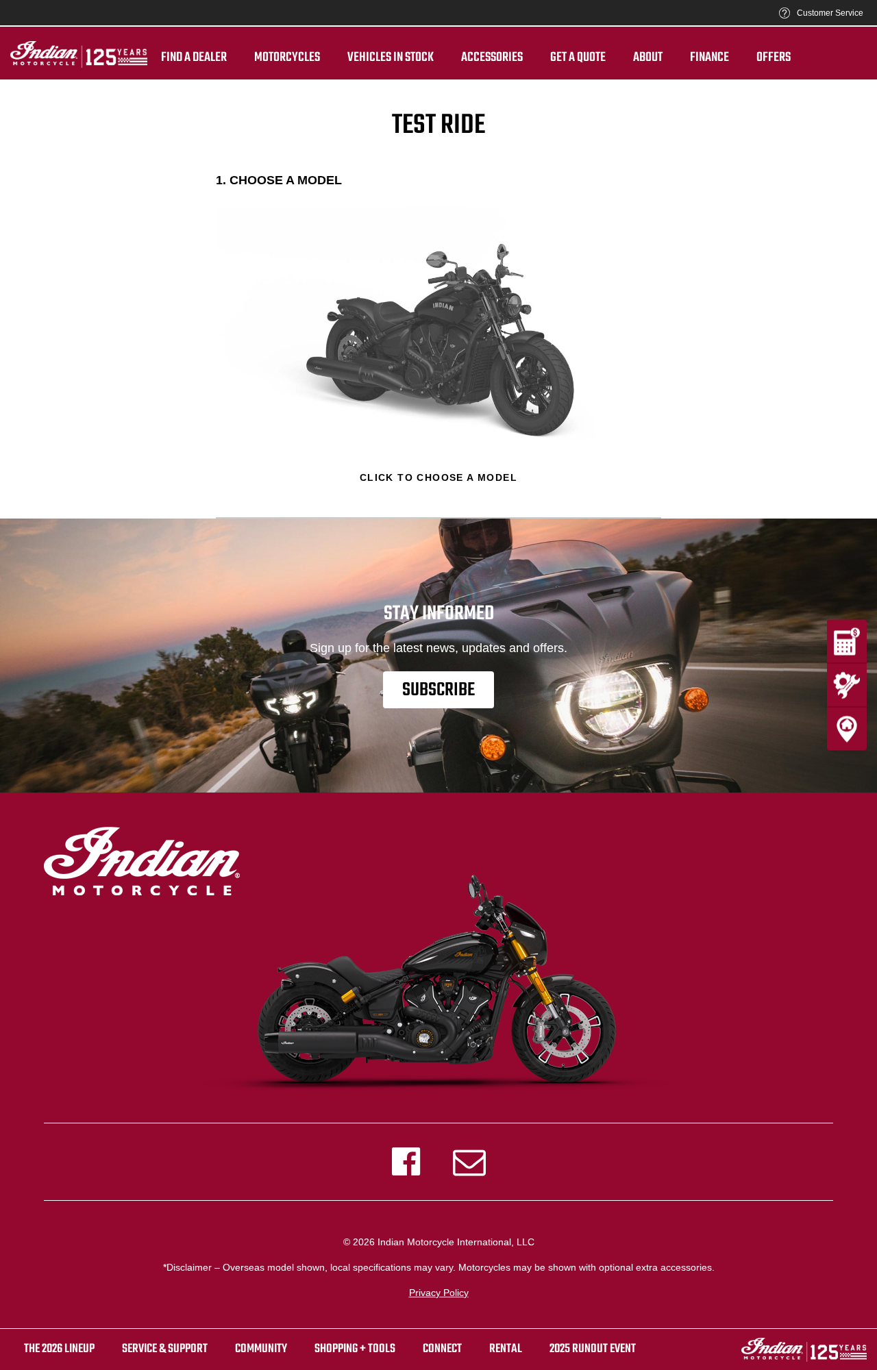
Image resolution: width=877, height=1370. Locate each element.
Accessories (492, 57)
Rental (505, 1349)
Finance (709, 57)
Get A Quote (578, 57)
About (648, 57)
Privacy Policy (439, 1292)
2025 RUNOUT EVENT (592, 1349)
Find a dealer (194, 57)
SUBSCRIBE (438, 690)
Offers (773, 57)
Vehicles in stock (390, 57)
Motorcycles (287, 57)
